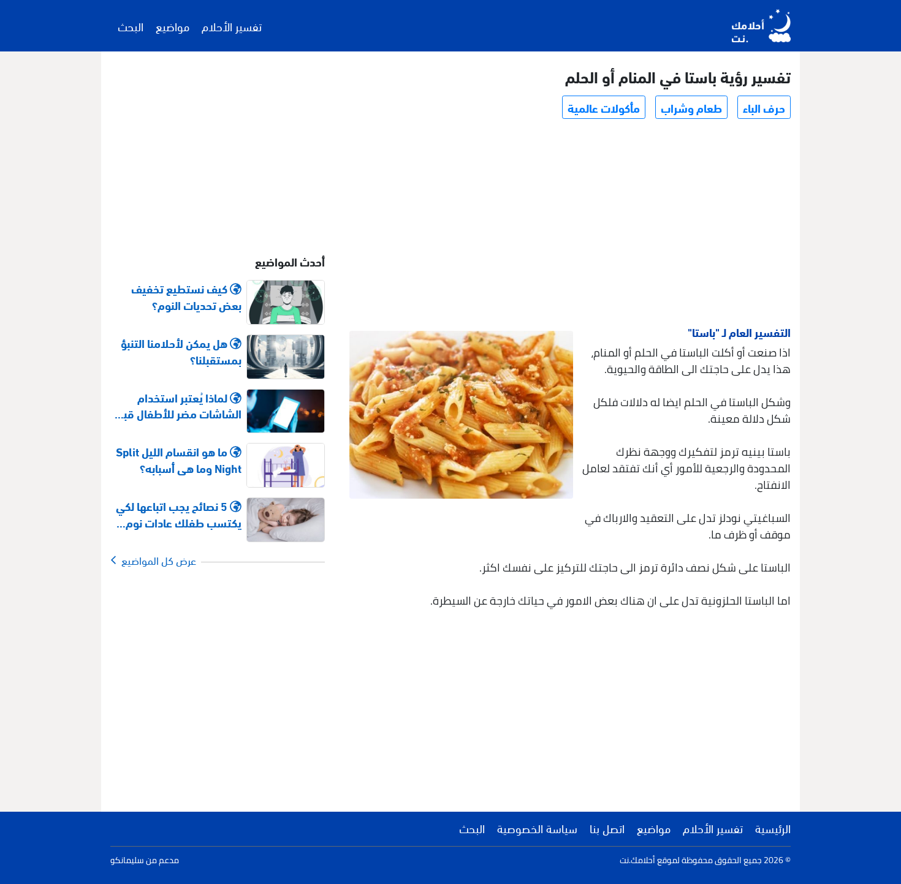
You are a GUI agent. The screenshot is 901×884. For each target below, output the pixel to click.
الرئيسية (773, 827)
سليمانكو (127, 860)
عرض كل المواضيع (156, 560)
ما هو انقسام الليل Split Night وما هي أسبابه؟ (178, 459)
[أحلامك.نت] (761, 25)
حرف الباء (764, 107)
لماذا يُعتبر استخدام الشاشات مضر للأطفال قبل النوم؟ (178, 405)
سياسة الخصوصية (537, 827)
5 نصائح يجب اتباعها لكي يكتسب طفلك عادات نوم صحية (178, 514)
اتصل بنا (607, 827)
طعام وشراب (691, 107)
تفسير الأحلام (232, 25)
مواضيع (172, 25)
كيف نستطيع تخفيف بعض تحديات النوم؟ (186, 296)
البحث (130, 25)
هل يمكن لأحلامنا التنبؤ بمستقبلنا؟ (181, 351)
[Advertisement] (569, 224)
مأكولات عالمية (604, 107)
